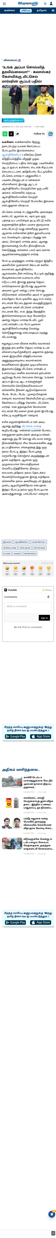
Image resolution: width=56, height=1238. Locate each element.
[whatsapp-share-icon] (4, 136)
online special (25, 547)
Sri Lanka (6, 553)
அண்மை (9, 10)
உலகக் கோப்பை (39, 542)
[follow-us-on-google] (50, 134)
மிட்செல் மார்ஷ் (31, 426)
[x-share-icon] (11, 136)
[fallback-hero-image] (12, 782)
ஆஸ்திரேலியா (11, 154)
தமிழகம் (42, 10)
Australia (17, 553)
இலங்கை (7, 542)
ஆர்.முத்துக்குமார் (13, 120)
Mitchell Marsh (30, 553)
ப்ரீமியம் (25, 10)
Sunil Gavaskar (39, 547)
